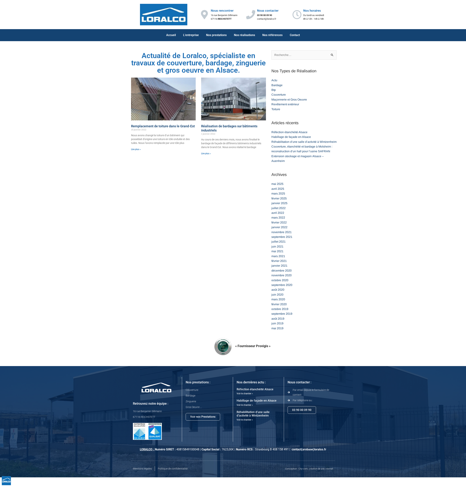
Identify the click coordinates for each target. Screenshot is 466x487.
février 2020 (279, 304)
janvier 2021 (279, 265)
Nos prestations (216, 35)
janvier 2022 (279, 227)
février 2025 (279, 198)
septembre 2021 (281, 236)
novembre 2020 (281, 275)
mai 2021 (277, 251)
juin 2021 (277, 246)
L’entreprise (191, 35)
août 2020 (277, 289)
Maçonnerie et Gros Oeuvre (289, 99)
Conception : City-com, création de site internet (309, 468)
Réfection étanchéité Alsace (289, 132)
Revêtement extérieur (285, 104)
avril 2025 (277, 188)
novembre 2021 (281, 232)
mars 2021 (278, 256)
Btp (273, 89)
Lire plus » (136, 149)
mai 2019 (277, 328)
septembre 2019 (281, 313)
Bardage (277, 85)
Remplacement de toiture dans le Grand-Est (163, 126)
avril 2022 (277, 212)
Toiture (275, 109)
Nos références (272, 35)
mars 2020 (278, 299)
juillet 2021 (278, 241)
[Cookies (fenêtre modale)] (6, 481)
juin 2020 (277, 294)
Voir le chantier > (245, 393)
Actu (274, 80)
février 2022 (279, 222)
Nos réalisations (244, 35)
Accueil (171, 35)
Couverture (278, 94)
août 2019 (277, 318)
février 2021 (279, 260)
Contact (295, 35)
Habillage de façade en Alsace (291, 136)
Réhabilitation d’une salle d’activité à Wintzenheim (304, 141)
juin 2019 (277, 323)
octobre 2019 (279, 309)
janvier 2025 (279, 203)
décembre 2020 (281, 270)
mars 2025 (278, 193)
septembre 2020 (281, 284)
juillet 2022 (278, 208)
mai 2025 (277, 183)
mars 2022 (278, 217)
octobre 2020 (279, 280)
